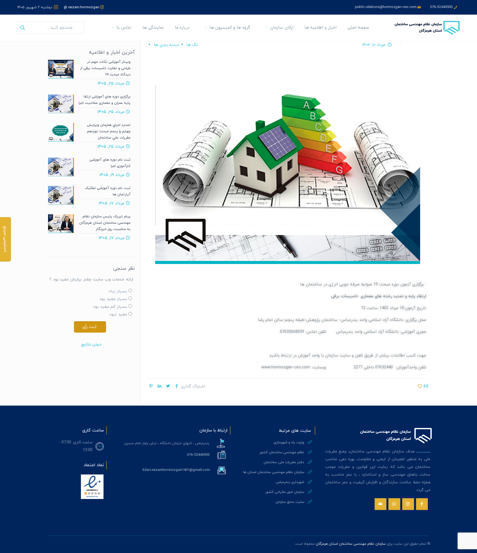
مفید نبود (118, 314)
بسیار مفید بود (113, 299)
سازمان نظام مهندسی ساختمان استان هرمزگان (351, 543)
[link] (92, 486)
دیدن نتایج (91, 344)
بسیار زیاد (117, 291)
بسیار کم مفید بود (110, 307)
